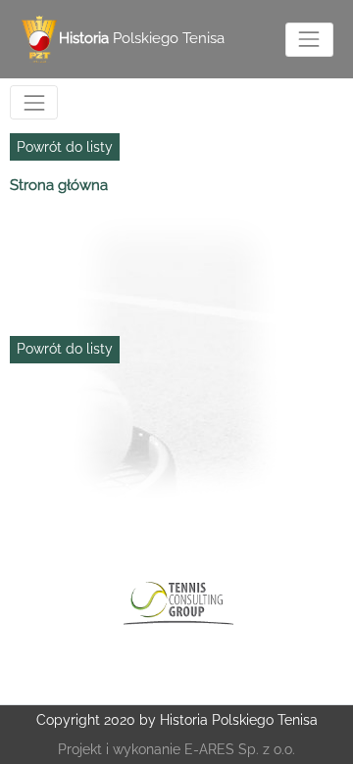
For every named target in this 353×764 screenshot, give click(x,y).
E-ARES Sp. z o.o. (239, 749)
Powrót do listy (65, 147)
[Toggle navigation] (309, 40)
